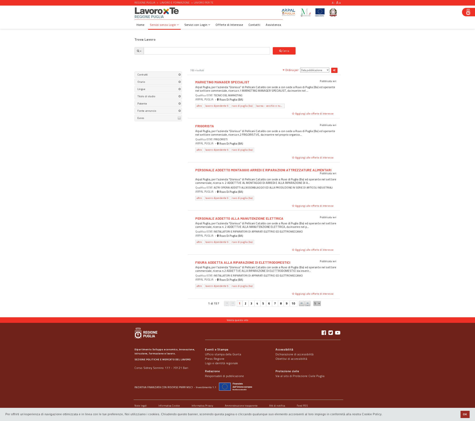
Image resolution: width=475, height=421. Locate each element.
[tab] (158, 75)
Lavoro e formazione (175, 2)
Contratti (142, 74)
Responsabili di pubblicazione (224, 376)
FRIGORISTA (204, 126)
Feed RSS (302, 405)
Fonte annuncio (146, 111)
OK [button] (465, 414)
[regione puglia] (468, 12)
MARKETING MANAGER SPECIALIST (222, 82)
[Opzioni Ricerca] (139, 51)
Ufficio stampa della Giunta (223, 354)
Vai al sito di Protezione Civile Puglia (300, 376)
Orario (141, 82)
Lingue (141, 89)
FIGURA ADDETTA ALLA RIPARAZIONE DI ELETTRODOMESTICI (242, 262)
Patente (142, 103)
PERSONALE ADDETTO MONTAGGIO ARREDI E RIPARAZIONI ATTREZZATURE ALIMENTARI (263, 170)
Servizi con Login (196, 24)
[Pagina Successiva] (301, 303)
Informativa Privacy (202, 405)
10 (293, 303)
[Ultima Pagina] (307, 303)
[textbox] (207, 51)
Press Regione (215, 358)
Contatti (254, 24)
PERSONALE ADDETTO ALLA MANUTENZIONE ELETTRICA (239, 218)
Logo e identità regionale (221, 363)
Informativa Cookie (169, 405)
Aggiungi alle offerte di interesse (314, 113)
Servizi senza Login (163, 24)
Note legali (141, 405)
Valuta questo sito (237, 320)
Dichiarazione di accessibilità (295, 354)
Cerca (285, 51)
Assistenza (273, 24)
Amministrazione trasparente (241, 405)
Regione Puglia (145, 2)
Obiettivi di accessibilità (291, 358)
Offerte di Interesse (229, 24)
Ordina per (292, 70)
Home (140, 24)
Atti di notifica (277, 405)
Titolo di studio (146, 96)
